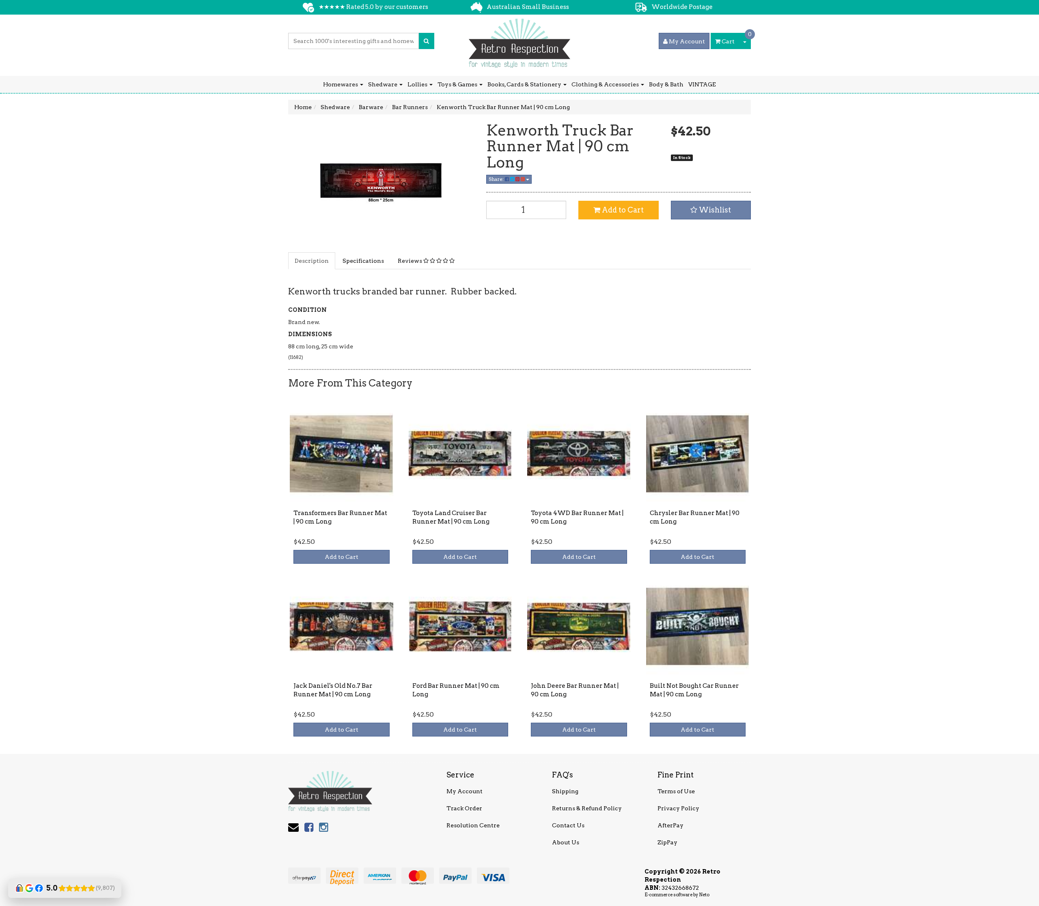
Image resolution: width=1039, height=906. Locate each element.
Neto (704, 894)
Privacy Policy (678, 808)
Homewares (341, 84)
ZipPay (667, 842)
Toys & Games (458, 84)
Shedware (383, 84)
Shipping (565, 791)
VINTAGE (702, 84)
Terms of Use (676, 791)
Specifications (363, 261)
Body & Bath (666, 84)
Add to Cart (622, 210)
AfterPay (670, 825)
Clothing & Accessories (605, 84)
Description (312, 261)
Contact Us (568, 825)
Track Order (464, 808)
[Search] (426, 41)
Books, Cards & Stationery (525, 84)
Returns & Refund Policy (587, 808)
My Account (464, 791)
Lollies (418, 84)
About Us (565, 842)
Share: (497, 179)
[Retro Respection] (519, 40)
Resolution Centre (473, 825)
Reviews (410, 261)
